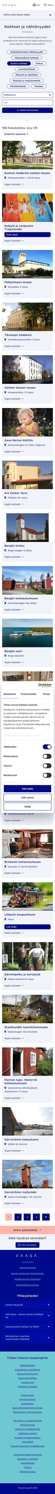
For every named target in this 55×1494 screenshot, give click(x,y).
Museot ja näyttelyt (27, 74)
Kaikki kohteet (19, 63)
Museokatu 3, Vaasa (18, 286)
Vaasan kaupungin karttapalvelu (27, 1273)
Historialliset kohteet (27, 57)
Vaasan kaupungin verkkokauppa (27, 1446)
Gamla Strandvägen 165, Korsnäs (25, 1196)
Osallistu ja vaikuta (27, 1386)
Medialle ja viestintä (27, 1458)
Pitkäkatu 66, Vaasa (17, 497)
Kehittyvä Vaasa (28, 1471)
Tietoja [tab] (46, 694)
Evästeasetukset (27, 1267)
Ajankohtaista (28, 1463)
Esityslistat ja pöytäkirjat (27, 1369)
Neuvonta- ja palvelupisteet (27, 1420)
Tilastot (27, 1467)
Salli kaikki (27, 788)
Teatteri (38, 86)
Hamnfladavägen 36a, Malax (22, 603)
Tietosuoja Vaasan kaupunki (27, 1454)
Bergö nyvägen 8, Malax (20, 550)
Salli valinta (27, 797)
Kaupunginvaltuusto (27, 1373)
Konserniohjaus (28, 1399)
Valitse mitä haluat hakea (16, 14)
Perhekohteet (18, 86)
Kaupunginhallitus (27, 1378)
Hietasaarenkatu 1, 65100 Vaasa (24, 177)
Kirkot (39, 63)
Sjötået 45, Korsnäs (17, 1144)
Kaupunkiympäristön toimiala (27, 1407)
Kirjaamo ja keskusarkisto (27, 1437)
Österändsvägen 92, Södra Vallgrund (26, 445)
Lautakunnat (27, 1382)
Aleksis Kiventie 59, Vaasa (21, 979)
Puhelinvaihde (27, 1424)
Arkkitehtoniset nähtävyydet (26, 52)
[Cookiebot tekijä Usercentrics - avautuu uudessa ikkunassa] (38, 685)
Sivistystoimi (27, 1403)
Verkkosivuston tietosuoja (27, 1279)
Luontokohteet (26, 69)
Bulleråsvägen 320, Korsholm (22, 1031)
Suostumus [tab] (10, 694)
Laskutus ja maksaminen (27, 1429)
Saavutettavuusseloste (27, 1284)
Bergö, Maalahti (16, 655)
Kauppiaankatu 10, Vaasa (20, 392)
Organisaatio (27, 1395)
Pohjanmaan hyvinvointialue (27, 1412)
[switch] (47, 756)
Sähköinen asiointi (27, 1433)
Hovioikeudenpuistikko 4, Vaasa (24, 339)
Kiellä (28, 806)
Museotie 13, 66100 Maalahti (22, 866)
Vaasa (11, 919)
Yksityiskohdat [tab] (28, 694)
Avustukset (27, 1441)
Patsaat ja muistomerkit (26, 80)
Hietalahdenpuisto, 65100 (21, 813)
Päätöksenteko (27, 1365)
